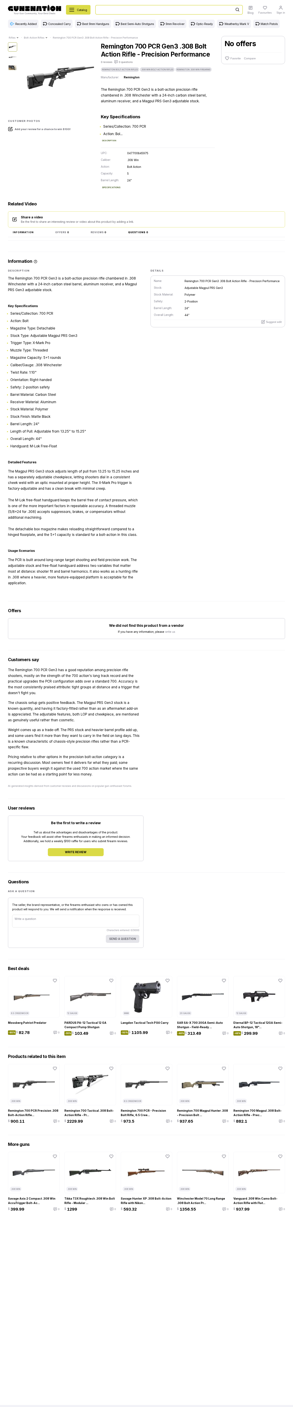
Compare (250, 58)
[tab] (23, 232)
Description (109, 140)
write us (170, 631)
